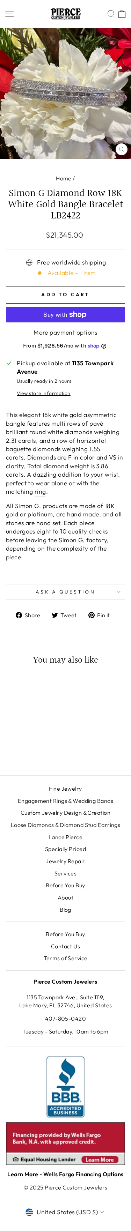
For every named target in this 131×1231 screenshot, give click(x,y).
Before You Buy (65, 885)
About (65, 897)
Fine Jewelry (65, 788)
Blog (65, 909)
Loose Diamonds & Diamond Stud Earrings (66, 824)
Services (65, 873)
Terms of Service (66, 958)
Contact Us (65, 946)
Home (64, 178)
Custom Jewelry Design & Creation (65, 812)
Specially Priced (65, 848)
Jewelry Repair (65, 861)
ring (40, 491)
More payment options (65, 332)
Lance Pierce (65, 837)
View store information (44, 393)
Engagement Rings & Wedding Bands (65, 800)
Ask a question (65, 592)
